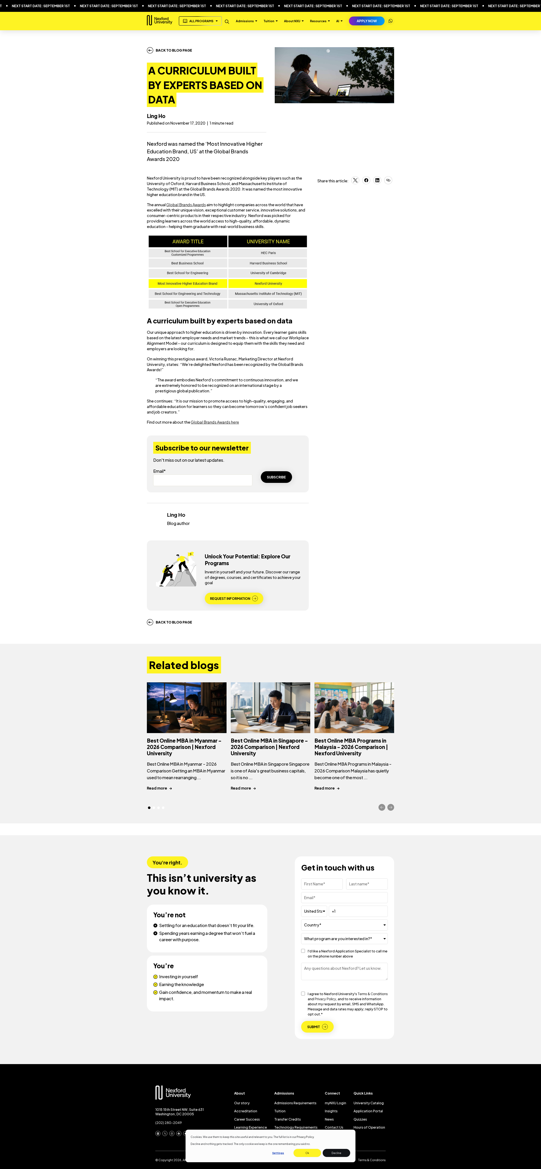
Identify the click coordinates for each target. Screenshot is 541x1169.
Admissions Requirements (295, 1103)
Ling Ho (156, 116)
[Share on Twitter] (355, 182)
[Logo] (159, 23)
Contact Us (334, 1127)
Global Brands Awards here (215, 422)
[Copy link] (388, 180)
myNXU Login (335, 1103)
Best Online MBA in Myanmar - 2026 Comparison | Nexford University (184, 746)
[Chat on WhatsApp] (390, 21)
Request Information (230, 598)
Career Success (247, 1119)
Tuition (280, 1111)
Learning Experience (250, 1127)
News (329, 1119)
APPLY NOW (367, 21)
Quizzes (360, 1119)
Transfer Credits (287, 1119)
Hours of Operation (369, 1127)
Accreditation (245, 1111)
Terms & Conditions (373, 994)
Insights (331, 1111)
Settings (278, 1153)
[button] (149, 807)
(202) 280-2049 (168, 1122)
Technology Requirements (295, 1127)
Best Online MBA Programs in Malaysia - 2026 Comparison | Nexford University (351, 746)
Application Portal (368, 1111)
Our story (242, 1103)
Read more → (159, 788)
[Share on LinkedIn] (377, 182)
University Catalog (369, 1103)
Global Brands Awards (186, 204)
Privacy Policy (305, 1137)
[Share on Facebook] (366, 182)
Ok (307, 1153)
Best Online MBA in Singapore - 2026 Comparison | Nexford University (269, 746)
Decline (336, 1153)
